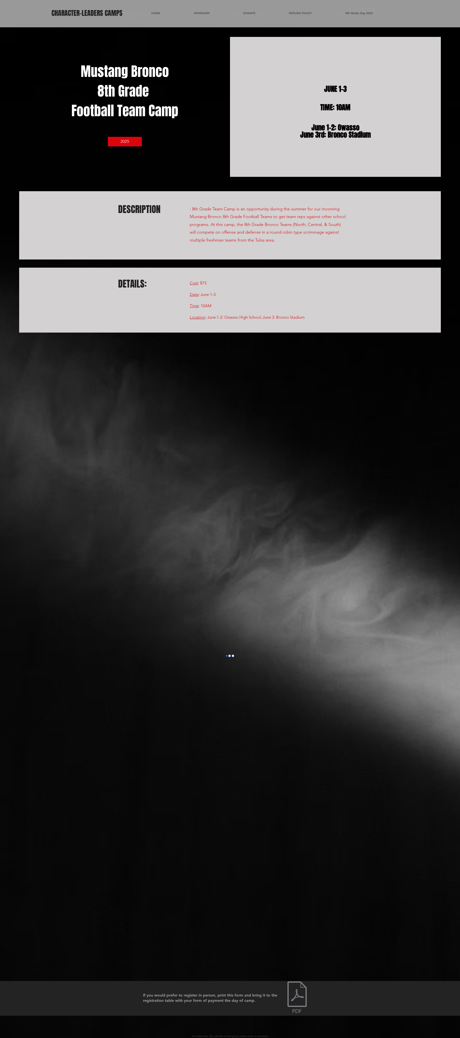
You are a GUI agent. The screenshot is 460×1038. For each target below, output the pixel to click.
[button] (125, 141)
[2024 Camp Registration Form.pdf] (297, 998)
